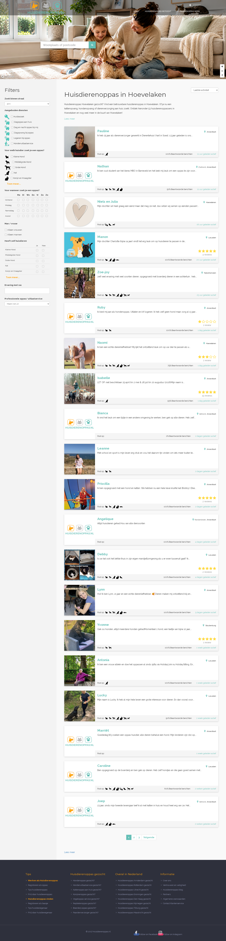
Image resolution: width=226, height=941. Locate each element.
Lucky (102, 695)
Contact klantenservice (173, 903)
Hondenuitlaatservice (23, 143)
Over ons (167, 880)
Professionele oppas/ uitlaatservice (23, 299)
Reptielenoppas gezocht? (84, 903)
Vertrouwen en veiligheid (174, 885)
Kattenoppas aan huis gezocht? (87, 890)
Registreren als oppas (38, 885)
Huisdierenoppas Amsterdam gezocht (135, 880)
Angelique (105, 519)
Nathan (103, 166)
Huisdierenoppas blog (173, 890)
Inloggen (197, 5)
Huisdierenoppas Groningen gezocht (134, 894)
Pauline (103, 131)
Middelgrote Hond (22, 162)
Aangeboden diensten (16, 110)
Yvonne (103, 625)
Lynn (101, 589)
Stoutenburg (210, 625)
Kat (15, 173)
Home (136, 11)
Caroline (104, 766)
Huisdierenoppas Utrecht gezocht (133, 890)
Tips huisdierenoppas (37, 890)
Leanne (103, 448)
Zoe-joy (103, 272)
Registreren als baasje (38, 903)
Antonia (103, 660)
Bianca (102, 413)
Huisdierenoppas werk (188, 11)
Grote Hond (20, 167)
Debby (102, 554)
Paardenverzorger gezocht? (85, 912)
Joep (101, 801)
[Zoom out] (222, 71)
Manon (102, 237)
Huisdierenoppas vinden (40, 899)
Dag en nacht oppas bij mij (25, 127)
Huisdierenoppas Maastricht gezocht (134, 912)
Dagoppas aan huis (23, 122)
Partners (167, 894)
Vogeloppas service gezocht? (86, 899)
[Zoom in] (222, 66)
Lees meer (69, 119)
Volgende (148, 837)
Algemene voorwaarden (174, 899)
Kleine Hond (19, 156)
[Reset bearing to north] (222, 75)
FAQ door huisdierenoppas (40, 894)
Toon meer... (14, 184)
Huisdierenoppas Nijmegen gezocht (134, 903)
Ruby (101, 307)
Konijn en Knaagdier (22, 178)
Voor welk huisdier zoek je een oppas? (24, 150)
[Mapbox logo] (7, 76)
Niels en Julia (107, 201)
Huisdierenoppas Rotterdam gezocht (134, 885)
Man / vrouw (11, 223)
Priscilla (103, 484)
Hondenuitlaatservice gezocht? (87, 885)
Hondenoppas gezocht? (84, 880)
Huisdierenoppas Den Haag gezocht (134, 899)
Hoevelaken (211, 202)
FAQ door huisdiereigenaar (40, 912)
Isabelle (103, 378)
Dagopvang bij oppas (24, 133)
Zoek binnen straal (14, 99)
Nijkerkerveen (210, 273)
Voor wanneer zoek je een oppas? (22, 190)
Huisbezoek (18, 116)
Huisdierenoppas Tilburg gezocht (133, 908)
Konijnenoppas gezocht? (84, 894)
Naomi (102, 342)
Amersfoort (211, 132)
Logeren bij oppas (21, 138)
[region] (113, 39)
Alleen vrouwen (14, 230)
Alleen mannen (14, 234)
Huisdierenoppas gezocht (158, 11)
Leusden (212, 238)
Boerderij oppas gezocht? (84, 908)
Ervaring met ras (13, 285)
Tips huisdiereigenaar (38, 908)
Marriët (103, 730)
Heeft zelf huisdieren (16, 241)
